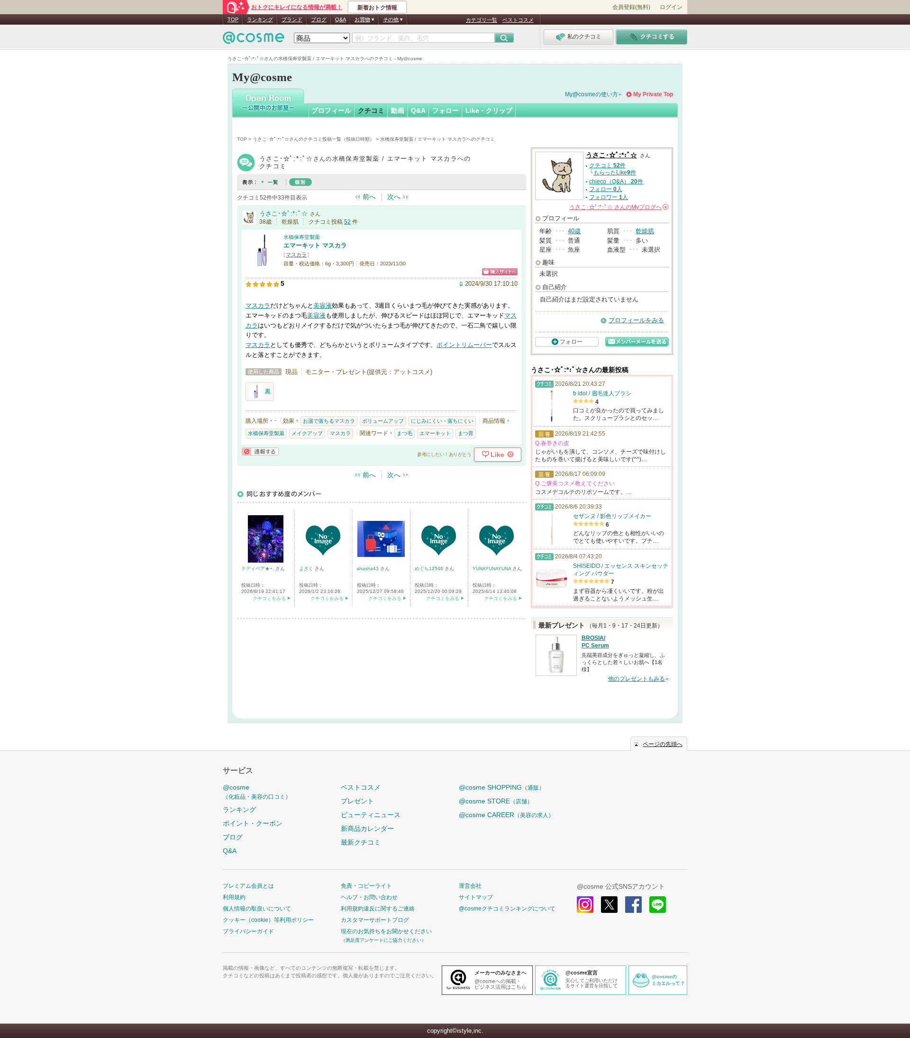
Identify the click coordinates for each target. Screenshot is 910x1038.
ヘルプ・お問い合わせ (369, 897)
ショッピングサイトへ (500, 271)
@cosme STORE (496, 801)
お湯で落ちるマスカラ (329, 421)
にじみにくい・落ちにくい (442, 421)
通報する (260, 451)
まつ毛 (404, 433)
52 (347, 222)
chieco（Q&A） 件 (616, 181)
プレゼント (357, 801)
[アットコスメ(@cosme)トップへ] (253, 40)
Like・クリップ (488, 110)
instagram (585, 904)
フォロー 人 (605, 189)
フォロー (445, 110)
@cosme (257, 791)
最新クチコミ (361, 842)
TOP (233, 19)
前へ (369, 196)
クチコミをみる (269, 598)
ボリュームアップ (383, 421)
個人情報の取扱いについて (257, 908)
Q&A (340, 19)
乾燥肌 (645, 231)
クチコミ (371, 110)
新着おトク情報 (377, 7)
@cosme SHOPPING (502, 787)
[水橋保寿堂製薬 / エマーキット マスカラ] (262, 262)
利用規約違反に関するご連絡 (378, 908)
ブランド (292, 19)
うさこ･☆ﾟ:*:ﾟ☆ (283, 213)
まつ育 (465, 433)
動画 (397, 110)
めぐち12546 (430, 568)
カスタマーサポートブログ (375, 920)
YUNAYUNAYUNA (492, 568)
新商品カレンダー (367, 828)
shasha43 (368, 568)
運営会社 (470, 886)
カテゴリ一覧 (481, 20)
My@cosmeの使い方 (591, 94)
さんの (618, 207)
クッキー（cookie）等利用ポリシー (268, 920)
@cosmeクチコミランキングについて (507, 908)
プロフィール (331, 110)
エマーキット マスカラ (315, 245)
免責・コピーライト (366, 886)
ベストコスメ (518, 20)
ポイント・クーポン (252, 823)
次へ (393, 196)
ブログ (319, 19)
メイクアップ (307, 433)
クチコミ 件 (607, 165)
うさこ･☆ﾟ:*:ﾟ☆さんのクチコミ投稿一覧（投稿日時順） (313, 139)
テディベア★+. (258, 568)
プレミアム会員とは (248, 886)
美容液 (322, 305)
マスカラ (296, 254)
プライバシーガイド (248, 931)
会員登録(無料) (631, 7)
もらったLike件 (614, 172)
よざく (307, 568)
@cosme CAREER (506, 815)
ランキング (260, 19)
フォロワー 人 (608, 197)
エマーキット (435, 433)
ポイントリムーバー (464, 344)
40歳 (574, 231)
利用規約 (234, 897)
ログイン (671, 7)
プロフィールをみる (636, 320)
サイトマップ (476, 897)
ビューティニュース (370, 815)
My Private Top (653, 94)
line (657, 904)
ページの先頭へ (662, 744)
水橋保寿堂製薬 (301, 237)
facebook (633, 904)
